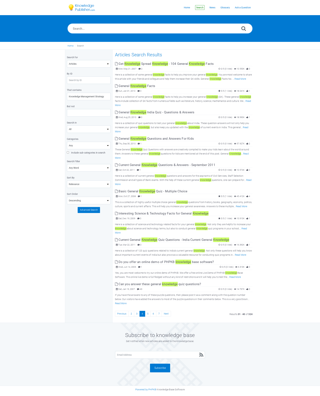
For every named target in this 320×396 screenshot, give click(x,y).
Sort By (70, 177)
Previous (121, 313)
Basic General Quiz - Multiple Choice (152, 191)
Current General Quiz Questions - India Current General (173, 240)
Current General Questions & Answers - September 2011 (166, 165)
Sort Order (72, 194)
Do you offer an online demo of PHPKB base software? (166, 262)
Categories (72, 139)
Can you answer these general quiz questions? (159, 284)
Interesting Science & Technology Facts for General (163, 213)
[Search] (243, 28)
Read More (240, 79)
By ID (69, 73)
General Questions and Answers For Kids (156, 138)
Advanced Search (89, 209)
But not (71, 106)
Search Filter (73, 161)
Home (71, 45)
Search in (72, 122)
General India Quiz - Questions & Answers (156, 112)
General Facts (136, 86)
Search (80, 45)
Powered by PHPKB (145, 389)
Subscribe (160, 368)
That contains (74, 90)
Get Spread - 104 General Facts (166, 64)
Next (166, 313)
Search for (72, 57)
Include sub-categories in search (88, 152)
